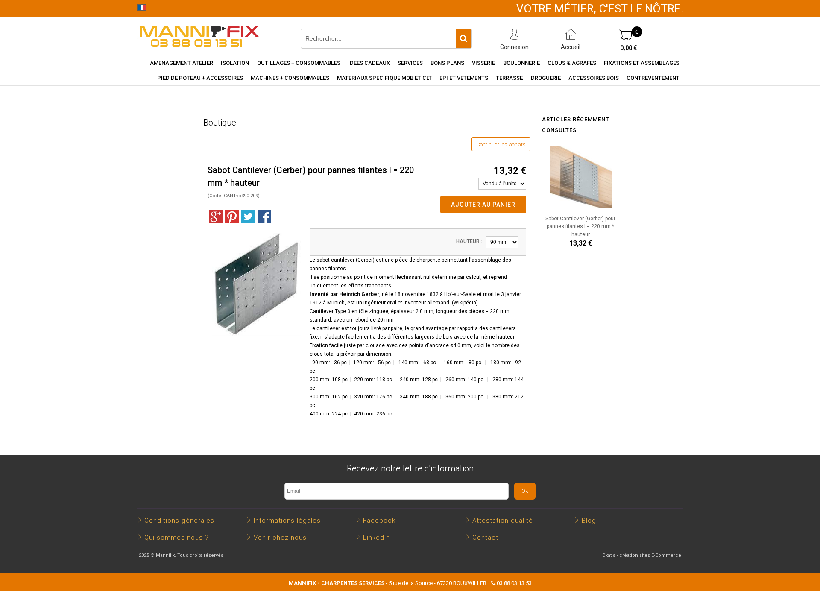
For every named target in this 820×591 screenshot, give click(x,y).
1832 (433, 294)
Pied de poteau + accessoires (200, 78)
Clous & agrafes (572, 63)
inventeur (415, 303)
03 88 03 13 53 (514, 583)
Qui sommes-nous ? (176, 537)
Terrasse (509, 78)
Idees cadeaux (369, 63)
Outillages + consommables (298, 63)
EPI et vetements (463, 78)
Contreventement (653, 78)
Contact (485, 537)
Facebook (379, 520)
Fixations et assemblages (641, 63)
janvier (513, 294)
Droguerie (546, 78)
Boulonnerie (521, 63)
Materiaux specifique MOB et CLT (384, 78)
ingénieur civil (379, 303)
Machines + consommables (290, 78)
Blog (589, 520)
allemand (438, 303)
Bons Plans (447, 63)
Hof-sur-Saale (460, 294)
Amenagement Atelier (181, 63)
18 (398, 294)
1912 (316, 303)
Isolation (235, 63)
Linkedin (376, 537)
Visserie (483, 63)
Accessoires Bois (593, 78)
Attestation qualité (502, 520)
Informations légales (287, 520)
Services (410, 63)
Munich (336, 303)
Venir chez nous (280, 537)
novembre (413, 294)
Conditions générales (179, 520)
